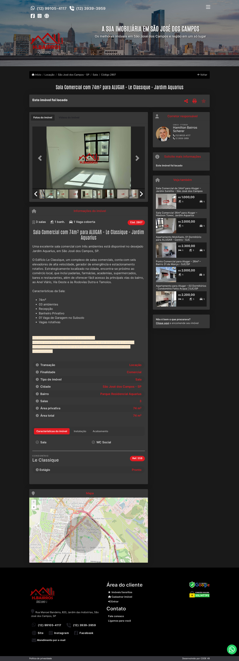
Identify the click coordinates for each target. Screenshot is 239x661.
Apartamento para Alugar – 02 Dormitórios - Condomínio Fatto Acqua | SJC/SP (181, 287)
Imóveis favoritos (122, 592)
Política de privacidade (40, 658)
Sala (95, 74)
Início (37, 74)
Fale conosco (116, 616)
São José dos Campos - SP (73, 74)
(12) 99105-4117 (52, 8)
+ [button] (34, 502)
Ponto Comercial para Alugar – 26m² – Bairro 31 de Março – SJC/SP (178, 263)
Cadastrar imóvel (121, 596)
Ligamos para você (119, 620)
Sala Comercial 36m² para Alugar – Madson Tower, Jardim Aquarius (176, 214)
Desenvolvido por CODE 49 (196, 658)
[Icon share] (32, 15)
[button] (40, 158)
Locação (49, 74)
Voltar (203, 74)
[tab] (43, 117)
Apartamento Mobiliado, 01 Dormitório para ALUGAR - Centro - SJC (178, 238)
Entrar (115, 601)
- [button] (34, 507)
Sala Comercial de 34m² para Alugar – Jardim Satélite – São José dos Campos (179, 190)
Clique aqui (162, 323)
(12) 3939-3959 (91, 8)
